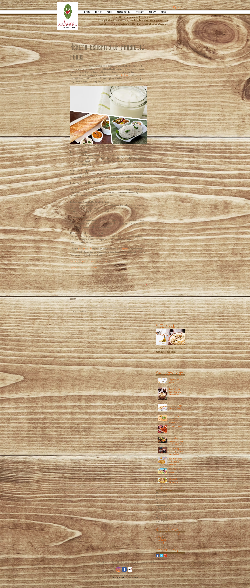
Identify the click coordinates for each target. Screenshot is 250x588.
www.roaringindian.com (156, 20)
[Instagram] (118, 569)
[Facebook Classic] (124, 569)
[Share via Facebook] (71, 276)
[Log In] (172, 7)
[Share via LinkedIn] (84, 276)
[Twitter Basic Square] (161, 555)
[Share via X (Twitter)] (77, 276)
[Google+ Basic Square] (165, 555)
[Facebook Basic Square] (157, 555)
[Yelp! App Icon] (130, 569)
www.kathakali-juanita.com (152, 23)
